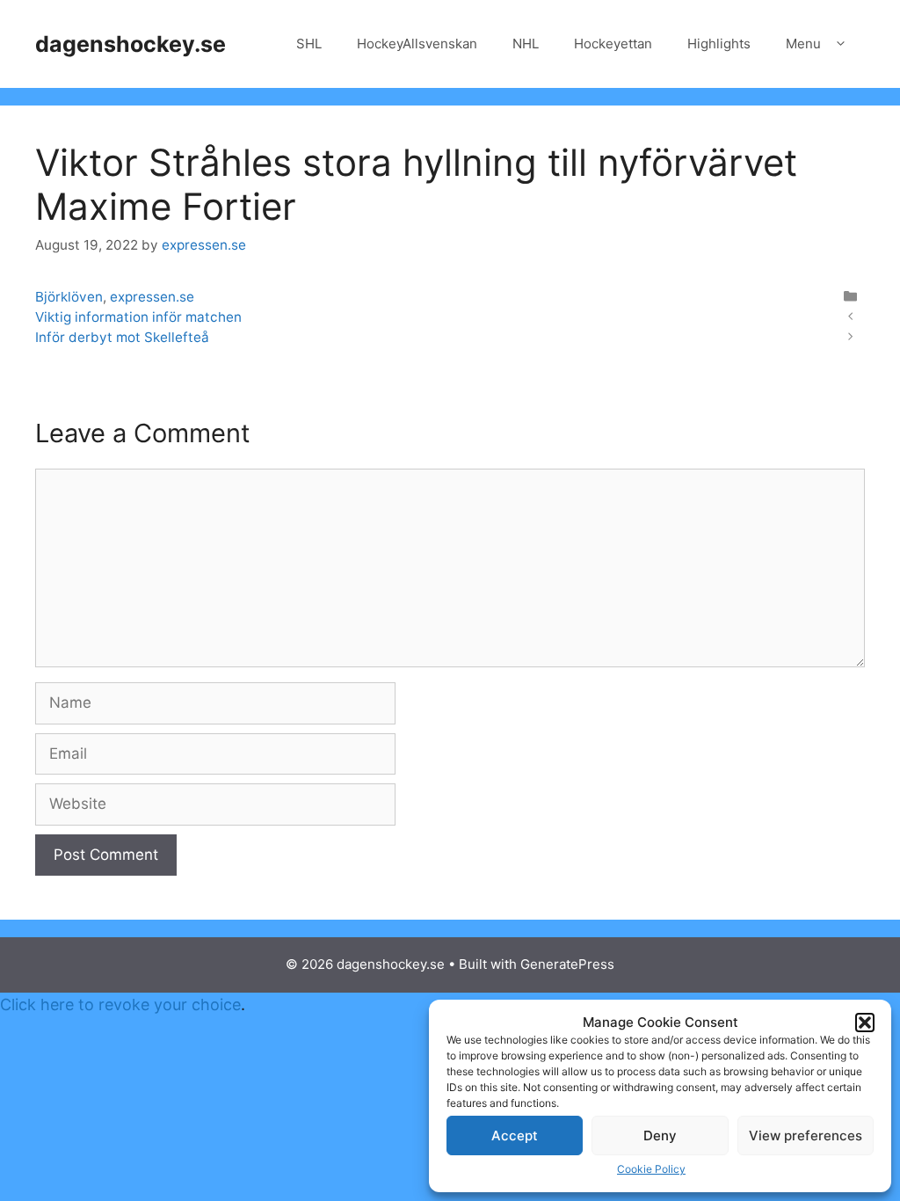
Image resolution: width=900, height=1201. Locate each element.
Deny (660, 1135)
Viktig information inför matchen (138, 317)
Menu (803, 43)
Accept (514, 1135)
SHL (309, 43)
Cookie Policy (651, 1169)
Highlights (719, 43)
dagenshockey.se (130, 44)
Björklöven (69, 296)
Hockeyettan (613, 43)
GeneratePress (567, 964)
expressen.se (152, 296)
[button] (865, 1022)
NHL (525, 43)
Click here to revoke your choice (120, 1004)
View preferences (805, 1135)
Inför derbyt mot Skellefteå (122, 337)
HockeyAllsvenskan (417, 43)
